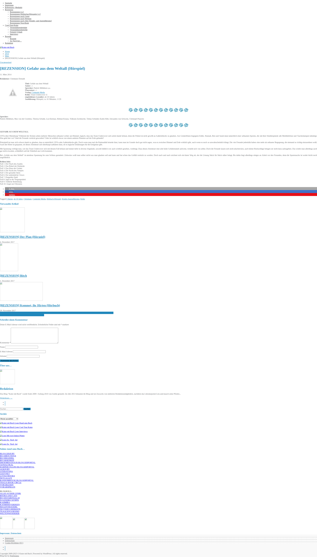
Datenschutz (10, 541)
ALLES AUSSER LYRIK (10, 493)
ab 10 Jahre (18, 199)
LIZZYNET (5, 474)
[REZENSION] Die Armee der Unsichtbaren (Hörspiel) (22, 315)
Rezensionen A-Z (17, 12)
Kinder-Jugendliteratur (70, 199)
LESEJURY (5, 469)
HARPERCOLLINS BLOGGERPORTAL (17, 467)
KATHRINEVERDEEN (10, 505)
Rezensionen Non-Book (19, 23)
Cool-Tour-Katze (11, 25)
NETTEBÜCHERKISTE (10, 509)
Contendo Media (38, 92)
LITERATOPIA (6, 471)
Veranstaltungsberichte (18, 30)
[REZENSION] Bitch (13, 275)
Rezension (9, 10)
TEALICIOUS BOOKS (9, 511)
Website (3, 356)
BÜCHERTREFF (7, 460)
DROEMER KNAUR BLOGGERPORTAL (18, 462)
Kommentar (5, 343)
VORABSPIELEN (7, 487)
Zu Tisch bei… (16, 41)
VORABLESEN (6, 485)
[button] (10, 189)
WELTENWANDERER (9, 513)
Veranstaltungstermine (18, 27)
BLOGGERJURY (7, 454)
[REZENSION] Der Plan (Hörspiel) (22, 236)
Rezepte (8, 36)
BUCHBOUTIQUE (8, 456)
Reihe (82, 199)
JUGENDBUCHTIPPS (9, 500)
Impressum (9, 5)
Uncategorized (5, 62)
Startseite (8, 3)
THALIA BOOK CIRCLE (10, 483)
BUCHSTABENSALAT (10, 498)
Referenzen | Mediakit (13, 7)
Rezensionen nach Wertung (20, 19)
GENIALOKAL (6, 465)
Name (2, 347)
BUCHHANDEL (7, 458)
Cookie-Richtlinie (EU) (14, 543)
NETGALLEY (6, 478)
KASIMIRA (5, 502)
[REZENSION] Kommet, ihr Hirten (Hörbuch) (30, 305)
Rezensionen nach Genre (19, 16)
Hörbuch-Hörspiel (54, 199)
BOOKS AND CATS (8, 496)
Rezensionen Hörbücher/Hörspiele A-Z (25, 14)
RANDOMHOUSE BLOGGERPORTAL (17, 480)
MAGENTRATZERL (9, 507)
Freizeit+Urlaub (16, 32)
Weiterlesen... (6, 398)
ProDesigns (14, 556)
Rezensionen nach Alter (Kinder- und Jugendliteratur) (31, 21)
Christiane (28, 199)
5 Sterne (9, 199)
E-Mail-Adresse (6, 352)
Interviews (14, 34)
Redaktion (9, 43)
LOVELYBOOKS (7, 476)
